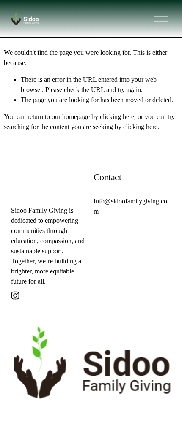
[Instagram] (15, 295)
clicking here (117, 116)
